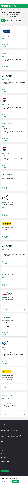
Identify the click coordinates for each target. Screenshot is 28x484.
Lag (2, 450)
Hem (2, 446)
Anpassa (3, 481)
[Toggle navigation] (25, 6)
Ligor (2, 453)
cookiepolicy (14, 478)
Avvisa (9, 481)
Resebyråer (3, 457)
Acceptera (15, 481)
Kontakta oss (5, 470)
